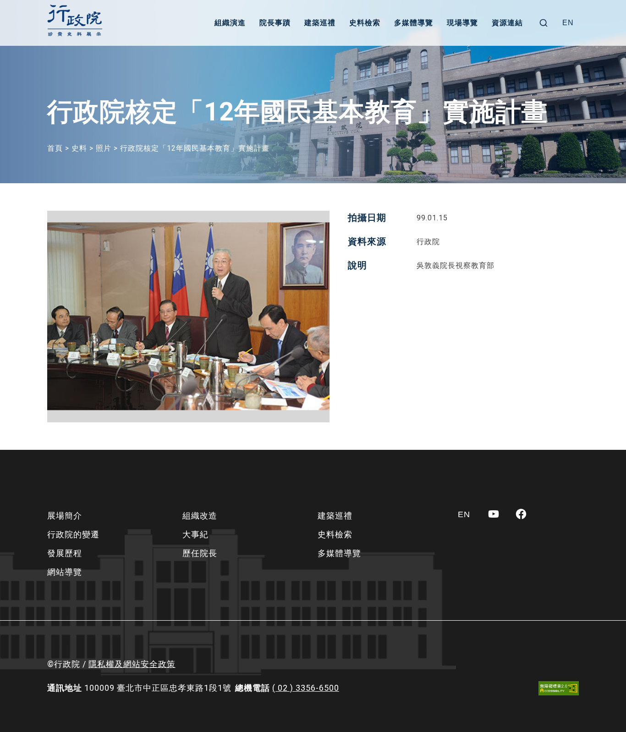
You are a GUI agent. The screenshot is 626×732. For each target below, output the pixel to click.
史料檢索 (364, 22)
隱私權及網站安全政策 (132, 664)
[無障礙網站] (558, 688)
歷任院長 (199, 553)
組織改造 (199, 515)
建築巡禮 (319, 22)
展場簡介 (64, 515)
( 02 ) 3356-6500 (305, 688)
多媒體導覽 (413, 22)
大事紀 (195, 534)
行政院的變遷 (73, 534)
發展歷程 (64, 553)
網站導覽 (64, 572)
